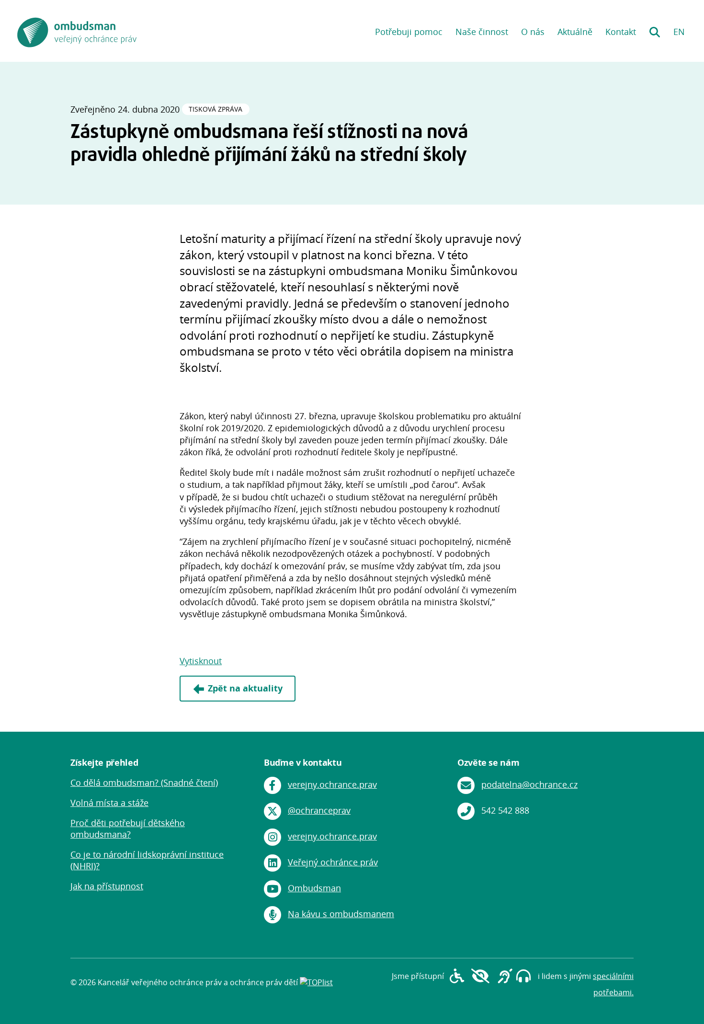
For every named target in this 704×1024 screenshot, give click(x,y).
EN (679, 31)
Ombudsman (314, 888)
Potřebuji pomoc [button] (409, 31)
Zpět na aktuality (245, 688)
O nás (533, 31)
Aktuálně (574, 31)
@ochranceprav (319, 810)
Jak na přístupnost (106, 886)
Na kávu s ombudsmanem (341, 914)
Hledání (654, 28)
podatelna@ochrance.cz (529, 784)
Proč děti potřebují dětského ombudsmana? (127, 828)
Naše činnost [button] (481, 31)
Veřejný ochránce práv (333, 862)
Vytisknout (201, 661)
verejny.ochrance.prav (332, 784)
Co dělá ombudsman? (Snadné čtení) (144, 782)
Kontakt (620, 31)
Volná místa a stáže (109, 802)
